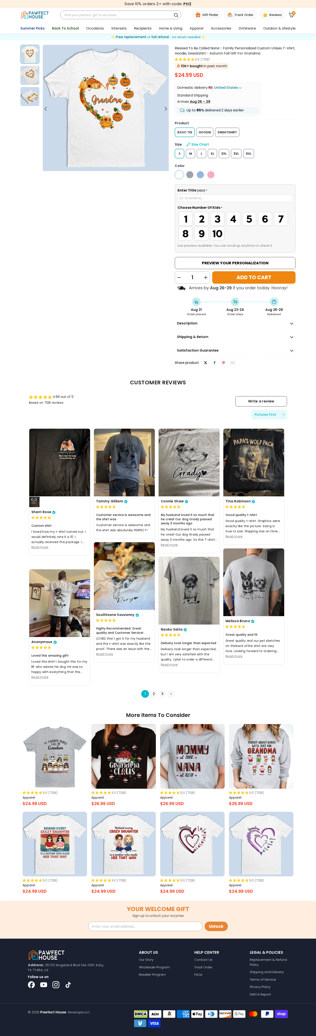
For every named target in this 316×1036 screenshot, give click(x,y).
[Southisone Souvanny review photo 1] (124, 576)
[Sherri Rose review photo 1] (59, 462)
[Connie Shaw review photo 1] (189, 462)
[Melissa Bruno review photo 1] (253, 582)
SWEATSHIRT (227, 132)
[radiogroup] (235, 226)
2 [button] (154, 694)
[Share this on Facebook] (214, 363)
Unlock (216, 926)
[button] (184, 59)
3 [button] (162, 694)
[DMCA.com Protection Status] (141, 1014)
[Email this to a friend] (232, 363)
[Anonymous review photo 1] (59, 603)
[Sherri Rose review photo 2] (34, 502)
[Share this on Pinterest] (223, 363)
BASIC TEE (184, 132)
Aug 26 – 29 (200, 101)
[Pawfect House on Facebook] (31, 984)
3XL (236, 153)
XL (212, 153)
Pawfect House (53, 1012)
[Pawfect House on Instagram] (55, 984)
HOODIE (205, 132)
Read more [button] (40, 547)
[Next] (165, 109)
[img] (41, 518)
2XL (224, 153)
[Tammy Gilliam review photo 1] (124, 462)
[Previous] (46, 109)
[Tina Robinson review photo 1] (253, 462)
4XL (249, 153)
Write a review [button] (261, 401)
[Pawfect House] (34, 15)
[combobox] (116, 14)
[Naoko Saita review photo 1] (189, 591)
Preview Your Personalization (235, 263)
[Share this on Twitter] (205, 363)
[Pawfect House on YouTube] (43, 984)
